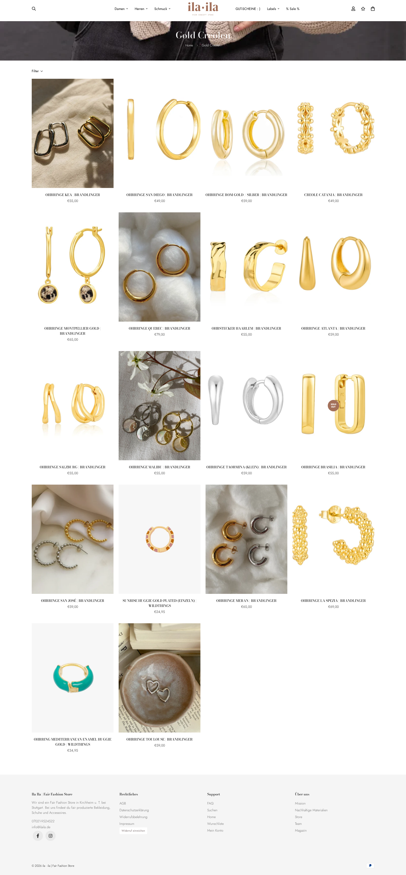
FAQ (210, 803)
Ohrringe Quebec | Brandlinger (159, 328)
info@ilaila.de (41, 827)
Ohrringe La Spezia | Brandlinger (333, 600)
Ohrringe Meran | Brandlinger (246, 600)
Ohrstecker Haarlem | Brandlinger (246, 328)
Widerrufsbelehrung (133, 816)
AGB (122, 803)
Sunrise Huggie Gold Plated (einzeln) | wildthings (159, 603)
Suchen (212, 810)
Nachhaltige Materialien (311, 810)
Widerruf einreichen (133, 831)
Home (189, 45)
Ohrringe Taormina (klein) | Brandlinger (246, 467)
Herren (139, 8)
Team (298, 823)
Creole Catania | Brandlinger (333, 194)
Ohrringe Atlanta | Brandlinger (333, 328)
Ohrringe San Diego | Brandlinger (159, 194)
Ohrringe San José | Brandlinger (72, 600)
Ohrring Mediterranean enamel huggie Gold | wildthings (72, 742)
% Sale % (292, 8)
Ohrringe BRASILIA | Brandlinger (333, 467)
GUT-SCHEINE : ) (248, 8)
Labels (271, 8)
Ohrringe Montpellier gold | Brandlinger (72, 331)
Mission (300, 803)
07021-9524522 (43, 821)
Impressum (126, 823)
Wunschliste (215, 823)
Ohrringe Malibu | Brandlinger (159, 467)
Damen (120, 8)
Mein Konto (215, 830)
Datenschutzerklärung (134, 810)
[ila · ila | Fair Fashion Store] (203, 9)
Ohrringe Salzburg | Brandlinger (73, 467)
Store (298, 816)
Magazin (301, 830)
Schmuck (160, 8)
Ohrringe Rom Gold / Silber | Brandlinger (246, 194)
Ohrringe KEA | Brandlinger (72, 194)
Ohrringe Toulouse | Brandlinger (159, 739)
